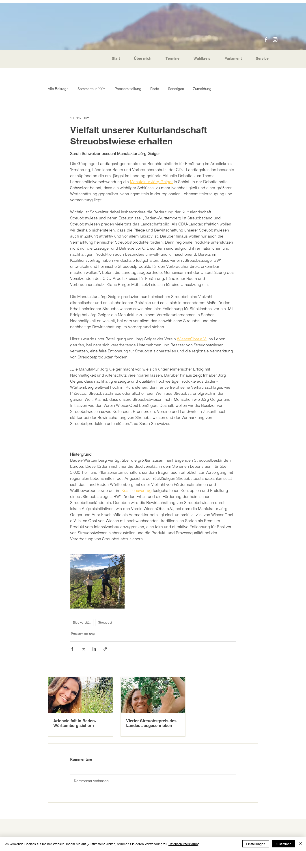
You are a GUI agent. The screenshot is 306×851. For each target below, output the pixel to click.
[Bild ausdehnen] (97, 581)
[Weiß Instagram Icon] (275, 39)
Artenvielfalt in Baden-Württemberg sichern (74, 723)
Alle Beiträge (58, 88)
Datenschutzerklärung (184, 844)
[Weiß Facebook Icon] (266, 39)
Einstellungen (255, 844)
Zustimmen (283, 844)
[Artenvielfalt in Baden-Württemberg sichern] (80, 695)
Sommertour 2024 (92, 88)
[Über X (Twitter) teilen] (83, 649)
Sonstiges (176, 88)
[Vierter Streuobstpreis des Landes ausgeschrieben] (153, 695)
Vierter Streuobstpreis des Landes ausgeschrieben (151, 723)
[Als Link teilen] (105, 649)
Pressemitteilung (128, 88)
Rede (154, 88)
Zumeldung (202, 88)
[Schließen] (300, 843)
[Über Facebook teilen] (72, 649)
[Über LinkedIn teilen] (94, 649)
